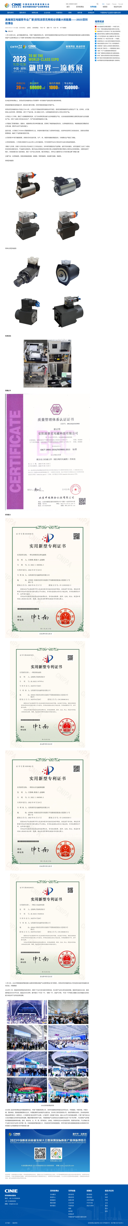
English (108, 4)
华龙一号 (42, 27)
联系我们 (53, 1206)
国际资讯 (23, 13)
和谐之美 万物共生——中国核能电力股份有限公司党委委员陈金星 (109, 48)
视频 (69, 13)
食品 (106, 1206)
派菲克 (29, 27)
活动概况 (53, 1194)
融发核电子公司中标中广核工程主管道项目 (108, 31)
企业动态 (47, 13)
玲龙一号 (55, 27)
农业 (106, 1208)
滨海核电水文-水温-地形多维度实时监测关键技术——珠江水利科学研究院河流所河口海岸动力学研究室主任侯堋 (109, 41)
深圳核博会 (80, 7)
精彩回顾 (53, 1203)
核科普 (79, 13)
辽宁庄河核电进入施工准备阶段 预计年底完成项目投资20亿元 (109, 36)
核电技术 (91, 13)
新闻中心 (53, 1197)
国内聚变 (89, 1194)
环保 (106, 1200)
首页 (68, 7)
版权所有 (15, 1223)
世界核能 (93, 7)
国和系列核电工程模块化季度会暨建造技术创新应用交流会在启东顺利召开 (109, 34)
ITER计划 (90, 1203)
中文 (103, 4)
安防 (106, 1211)
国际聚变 (89, 1197)
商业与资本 (90, 1206)
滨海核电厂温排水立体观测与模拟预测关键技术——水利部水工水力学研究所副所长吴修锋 (109, 46)
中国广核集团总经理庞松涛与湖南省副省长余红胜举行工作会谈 (109, 53)
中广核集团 (63, 27)
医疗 (106, 1194)
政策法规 (35, 13)
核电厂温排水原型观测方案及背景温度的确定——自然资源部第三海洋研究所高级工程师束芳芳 (109, 55)
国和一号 (49, 27)
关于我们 (7, 1223)
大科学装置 (90, 1200)
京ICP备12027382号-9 (117, 1223)
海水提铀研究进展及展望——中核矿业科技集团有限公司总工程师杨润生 (109, 26)
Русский (121, 4)
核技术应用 (118, 7)
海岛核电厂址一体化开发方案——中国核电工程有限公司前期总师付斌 (109, 38)
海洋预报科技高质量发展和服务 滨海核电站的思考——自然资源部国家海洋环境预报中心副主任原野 (109, 60)
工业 (106, 1203)
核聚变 (105, 7)
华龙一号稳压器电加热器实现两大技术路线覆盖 (109, 29)
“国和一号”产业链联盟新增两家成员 (106, 50)
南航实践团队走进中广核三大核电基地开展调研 (109, 43)
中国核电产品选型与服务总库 (110, 13)
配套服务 (53, 1200)
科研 (106, 1197)
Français (114, 4)
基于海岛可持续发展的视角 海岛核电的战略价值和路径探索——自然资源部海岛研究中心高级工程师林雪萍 (109, 58)
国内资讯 (10, 13)
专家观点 (59, 13)
